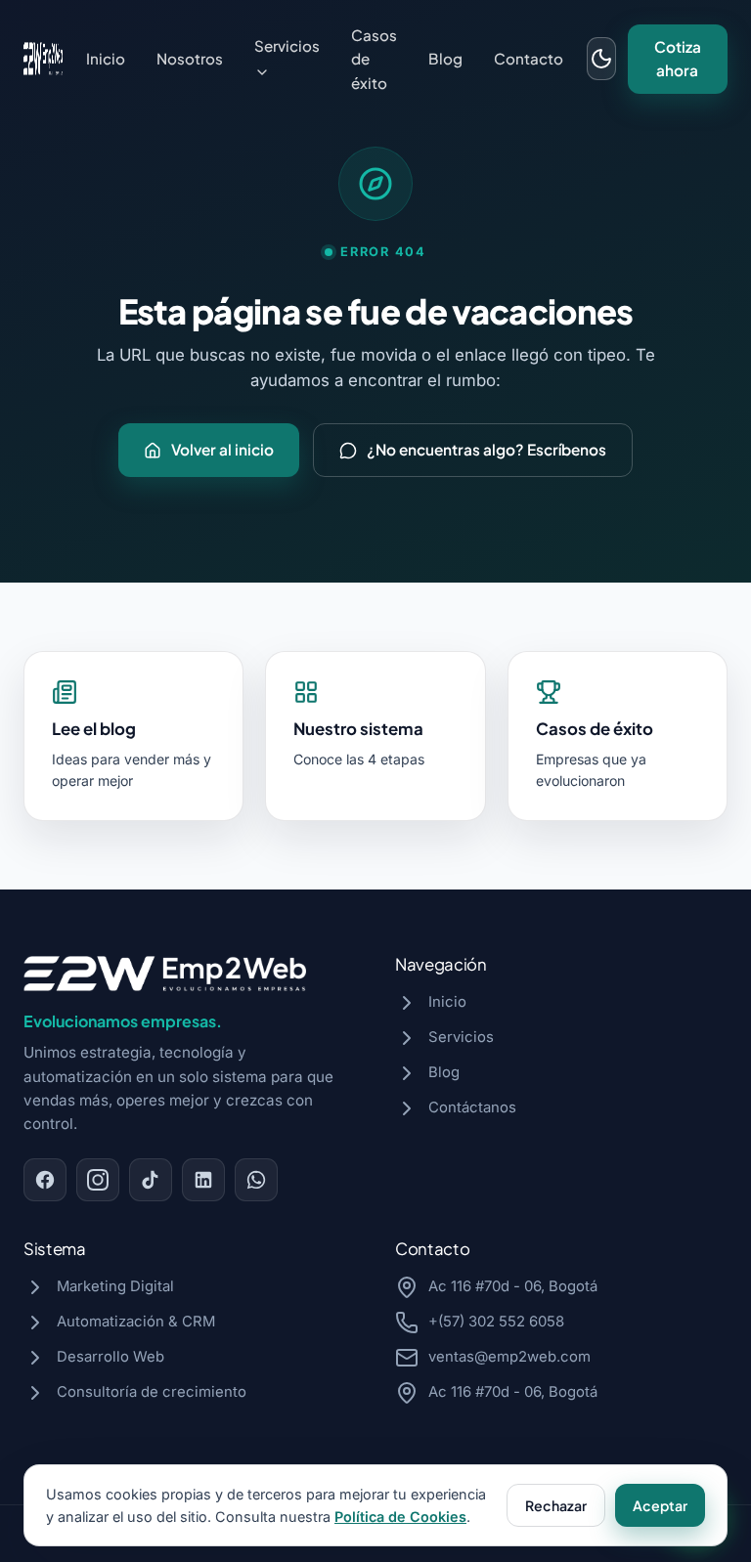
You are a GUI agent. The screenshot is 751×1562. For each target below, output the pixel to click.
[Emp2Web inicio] (43, 58)
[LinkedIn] (203, 1179)
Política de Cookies (400, 1516)
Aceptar (660, 1505)
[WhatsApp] (256, 1179)
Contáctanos (472, 1107)
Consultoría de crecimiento (151, 1392)
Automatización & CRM (136, 1321)
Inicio (105, 58)
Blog (445, 58)
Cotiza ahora (677, 58)
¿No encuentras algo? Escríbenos (486, 449)
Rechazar (556, 1505)
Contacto (528, 58)
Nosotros (189, 58)
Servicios (287, 45)
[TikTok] (150, 1179)
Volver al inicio (222, 449)
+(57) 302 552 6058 (496, 1321)
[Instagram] (97, 1179)
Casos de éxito (374, 58)
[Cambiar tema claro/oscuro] (601, 58)
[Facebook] (44, 1179)
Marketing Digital (115, 1286)
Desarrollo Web (110, 1357)
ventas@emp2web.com (509, 1357)
